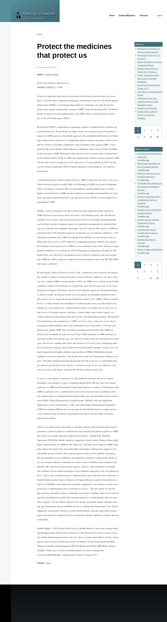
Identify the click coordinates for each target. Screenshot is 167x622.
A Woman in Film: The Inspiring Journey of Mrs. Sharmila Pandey (148, 101)
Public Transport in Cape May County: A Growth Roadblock (148, 78)
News (48, 563)
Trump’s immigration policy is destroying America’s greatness (149, 200)
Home (39, 34)
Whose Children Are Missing (149, 250)
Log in (160, 15)
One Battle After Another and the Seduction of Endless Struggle (149, 186)
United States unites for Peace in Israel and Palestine (147, 115)
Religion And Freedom (147, 108)
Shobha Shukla (52, 75)
